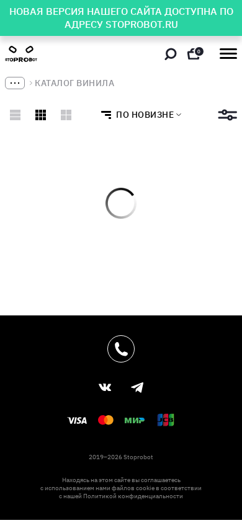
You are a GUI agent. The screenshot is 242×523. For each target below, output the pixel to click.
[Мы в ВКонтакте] (105, 387)
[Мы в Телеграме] (137, 387)
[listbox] (137, 114)
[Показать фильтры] (227, 115)
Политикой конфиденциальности (133, 496)
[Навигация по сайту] (228, 53)
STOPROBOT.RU (141, 24)
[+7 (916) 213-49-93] (121, 349)
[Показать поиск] (170, 54)
